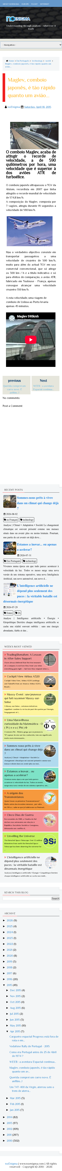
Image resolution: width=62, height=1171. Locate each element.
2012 (10, 1129)
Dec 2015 (16, 990)
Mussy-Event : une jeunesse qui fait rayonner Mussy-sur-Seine (22, 698)
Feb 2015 (15, 1104)
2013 (10, 1123)
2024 (10, 932)
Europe (25, 4)
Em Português (23, 61)
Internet (44, 4)
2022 (10, 944)
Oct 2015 (15, 1002)
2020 (10, 955)
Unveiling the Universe (21, 836)
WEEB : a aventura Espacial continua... (32, 1061)
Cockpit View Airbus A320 (23, 676)
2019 (10, 961)
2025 (10, 926)
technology (37, 61)
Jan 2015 (15, 1110)
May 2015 (16, 1025)
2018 (10, 967)
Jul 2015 (15, 1013)
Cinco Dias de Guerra (20, 815)
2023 (10, 938)
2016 (10, 979)
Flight (34, 4)
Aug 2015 (16, 1008)
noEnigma (11, 1163)
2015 (10, 985)
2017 (10, 973)
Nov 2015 (16, 996)
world (48, 61)
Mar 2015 (15, 1098)
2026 (10, 920)
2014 (10, 1117)
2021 (10, 949)
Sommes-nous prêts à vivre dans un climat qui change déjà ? (23, 749)
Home (11, 61)
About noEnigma (11, 4)
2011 (9, 1134)
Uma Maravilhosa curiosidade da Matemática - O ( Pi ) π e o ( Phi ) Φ (23, 723)
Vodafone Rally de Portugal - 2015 (29, 1046)
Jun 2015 (15, 1019)
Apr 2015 (15, 1031)
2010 (10, 1140)
